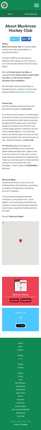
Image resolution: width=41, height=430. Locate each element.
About (20, 359)
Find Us (20, 396)
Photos (20, 364)
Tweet (13, 39)
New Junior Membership (20, 409)
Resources (20, 403)
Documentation (20, 406)
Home (20, 343)
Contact (20, 367)
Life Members (20, 390)
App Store (14, 300)
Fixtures (20, 350)
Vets (20, 380)
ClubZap (24, 424)
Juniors (20, 376)
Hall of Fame (20, 393)
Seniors (20, 373)
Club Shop (20, 416)
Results (20, 355)
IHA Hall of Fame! (28, 92)
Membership (20, 413)
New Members (20, 383)
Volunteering (20, 386)
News (10, 14)
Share (24, 39)
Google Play (25, 300)
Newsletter (20, 400)
